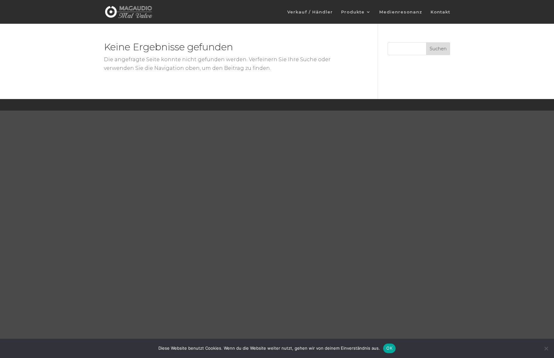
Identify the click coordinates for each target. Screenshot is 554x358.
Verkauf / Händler (310, 12)
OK (389, 348)
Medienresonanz (400, 12)
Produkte (353, 12)
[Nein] (546, 348)
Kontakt (440, 12)
